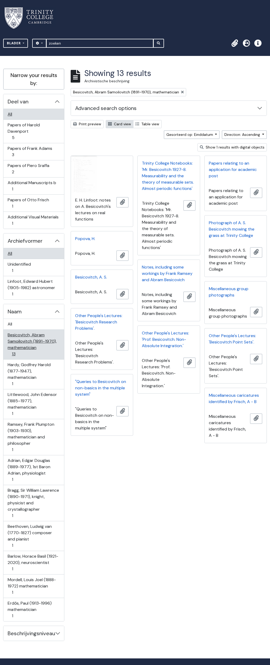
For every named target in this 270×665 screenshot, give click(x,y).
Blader (14, 43)
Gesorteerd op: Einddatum (190, 134)
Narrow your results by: (34, 79)
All (10, 114)
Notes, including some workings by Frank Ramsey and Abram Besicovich (167, 273)
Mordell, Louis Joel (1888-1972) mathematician (31, 586)
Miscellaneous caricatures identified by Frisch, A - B (234, 398)
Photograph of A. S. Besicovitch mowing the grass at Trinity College (231, 229)
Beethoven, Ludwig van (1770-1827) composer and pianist (29, 535)
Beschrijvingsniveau (31, 633)
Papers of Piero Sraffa (28, 168)
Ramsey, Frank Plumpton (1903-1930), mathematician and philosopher (30, 436)
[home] (32, 18)
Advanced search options (106, 108)
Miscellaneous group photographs (228, 292)
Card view (122, 124)
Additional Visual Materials (33, 220)
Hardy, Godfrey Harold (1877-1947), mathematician (29, 374)
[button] (234, 43)
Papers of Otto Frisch (28, 203)
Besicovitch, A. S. (91, 277)
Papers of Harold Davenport (23, 131)
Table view (149, 124)
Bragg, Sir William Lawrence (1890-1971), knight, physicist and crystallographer (33, 502)
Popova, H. (85, 238)
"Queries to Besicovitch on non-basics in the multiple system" (100, 388)
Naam (15, 311)
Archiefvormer (25, 240)
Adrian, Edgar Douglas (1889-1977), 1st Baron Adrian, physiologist (28, 469)
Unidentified (19, 267)
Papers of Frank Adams (29, 151)
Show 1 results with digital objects (234, 147)
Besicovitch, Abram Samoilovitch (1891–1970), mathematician (32, 344)
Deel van (18, 101)
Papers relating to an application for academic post (233, 169)
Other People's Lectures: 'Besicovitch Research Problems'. (98, 322)
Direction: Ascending (242, 134)
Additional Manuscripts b (31, 186)
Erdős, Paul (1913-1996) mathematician (29, 609)
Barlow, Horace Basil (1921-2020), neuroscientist (32, 562)
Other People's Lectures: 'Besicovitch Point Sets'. (232, 339)
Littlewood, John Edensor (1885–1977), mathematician (32, 403)
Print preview (89, 124)
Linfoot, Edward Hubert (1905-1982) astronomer (31, 287)
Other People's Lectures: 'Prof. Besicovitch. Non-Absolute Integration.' (165, 339)
